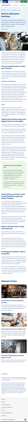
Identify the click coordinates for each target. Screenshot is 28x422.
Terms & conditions (5, 404)
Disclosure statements (6, 407)
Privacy (3, 410)
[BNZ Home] (5, 1)
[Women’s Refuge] (25, 420)
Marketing (22, 5)
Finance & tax (9, 10)
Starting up (15, 5)
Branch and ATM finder (6, 413)
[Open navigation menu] (1, 1)
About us (3, 399)
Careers (3, 402)
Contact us (3, 415)
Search (17, 1)
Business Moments (6, 5)
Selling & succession (16, 10)
